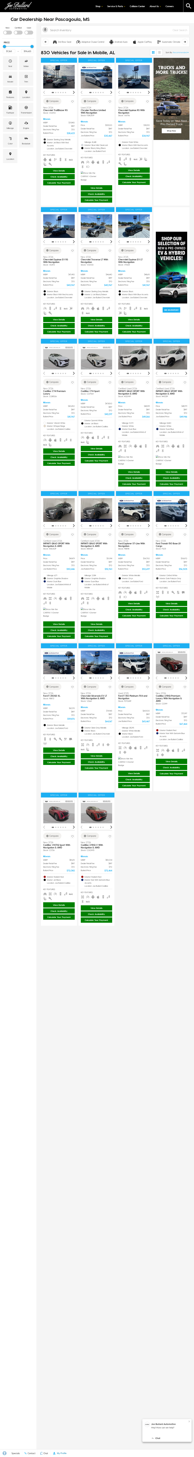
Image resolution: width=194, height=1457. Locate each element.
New (8, 28)
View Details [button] (59, 170)
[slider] (4, 46)
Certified (18, 28)
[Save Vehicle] (72, 101)
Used (29, 28)
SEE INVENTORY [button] (171, 310)
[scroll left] (46, 42)
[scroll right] (185, 42)
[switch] (7, 30)
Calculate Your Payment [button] (59, 183)
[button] (188, 6)
